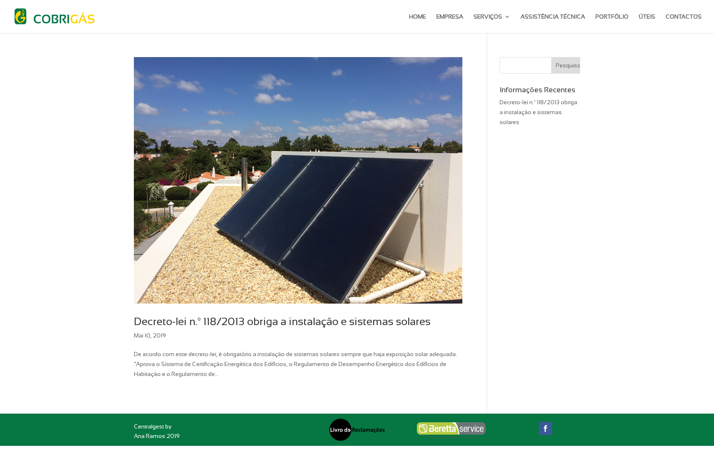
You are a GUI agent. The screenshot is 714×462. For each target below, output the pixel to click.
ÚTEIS (647, 17)
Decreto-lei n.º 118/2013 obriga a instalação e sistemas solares (282, 321)
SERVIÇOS (488, 17)
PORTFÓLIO (611, 17)
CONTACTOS (684, 17)
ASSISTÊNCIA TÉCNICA (553, 17)
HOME (417, 17)
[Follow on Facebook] (545, 428)
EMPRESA (449, 17)
